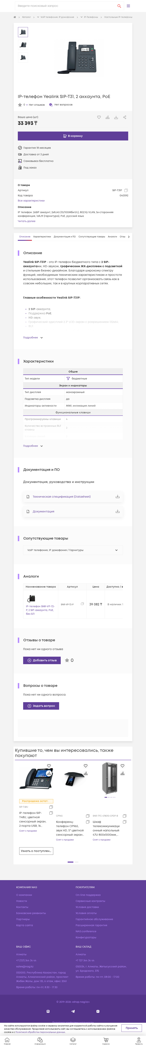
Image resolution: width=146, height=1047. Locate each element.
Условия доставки (87, 907)
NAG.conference (86, 931)
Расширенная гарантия (91, 925)
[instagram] (48, 1011)
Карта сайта (24, 925)
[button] (128, 5)
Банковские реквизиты (31, 913)
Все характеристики (31, 200)
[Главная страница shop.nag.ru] (15, 17)
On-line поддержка (88, 895)
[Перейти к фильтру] (68, 378)
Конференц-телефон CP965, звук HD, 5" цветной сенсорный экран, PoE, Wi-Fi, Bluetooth (70, 828)
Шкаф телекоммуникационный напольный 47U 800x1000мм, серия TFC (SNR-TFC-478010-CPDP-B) (106, 828)
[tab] (25, 237)
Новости (21, 901)
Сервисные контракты (90, 901)
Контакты (22, 907)
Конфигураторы (86, 937)
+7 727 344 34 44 (85, 960)
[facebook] (98, 1011)
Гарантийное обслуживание (94, 919)
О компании (24, 895)
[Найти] (119, 6)
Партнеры (23, 919)
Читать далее (26, 221)
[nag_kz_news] (73, 1011)
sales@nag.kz (24, 966)
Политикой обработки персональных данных (40, 1032)
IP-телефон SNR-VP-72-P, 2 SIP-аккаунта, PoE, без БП (40, 610)
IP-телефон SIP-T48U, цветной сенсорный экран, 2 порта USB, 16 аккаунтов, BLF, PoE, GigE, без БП (32, 819)
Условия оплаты (86, 913)
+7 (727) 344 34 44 (26, 960)
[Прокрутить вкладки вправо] (128, 237)
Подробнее (30, 337)
